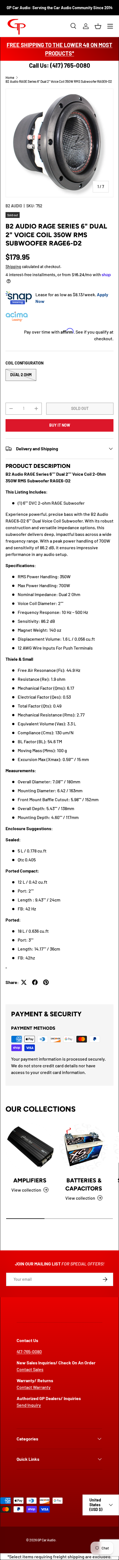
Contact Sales (30, 1369)
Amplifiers (29, 1180)
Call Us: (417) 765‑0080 (59, 65)
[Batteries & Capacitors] (84, 1147)
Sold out (80, 408)
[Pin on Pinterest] (45, 982)
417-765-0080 (29, 1351)
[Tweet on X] (23, 982)
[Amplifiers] (30, 1147)
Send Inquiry (29, 1405)
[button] (98, 26)
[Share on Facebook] (34, 982)
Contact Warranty (34, 1387)
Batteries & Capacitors (83, 1184)
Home (10, 77)
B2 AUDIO (14, 205)
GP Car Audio (46, 1540)
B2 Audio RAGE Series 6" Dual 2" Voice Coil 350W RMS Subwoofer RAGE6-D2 (59, 81)
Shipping (13, 266)
